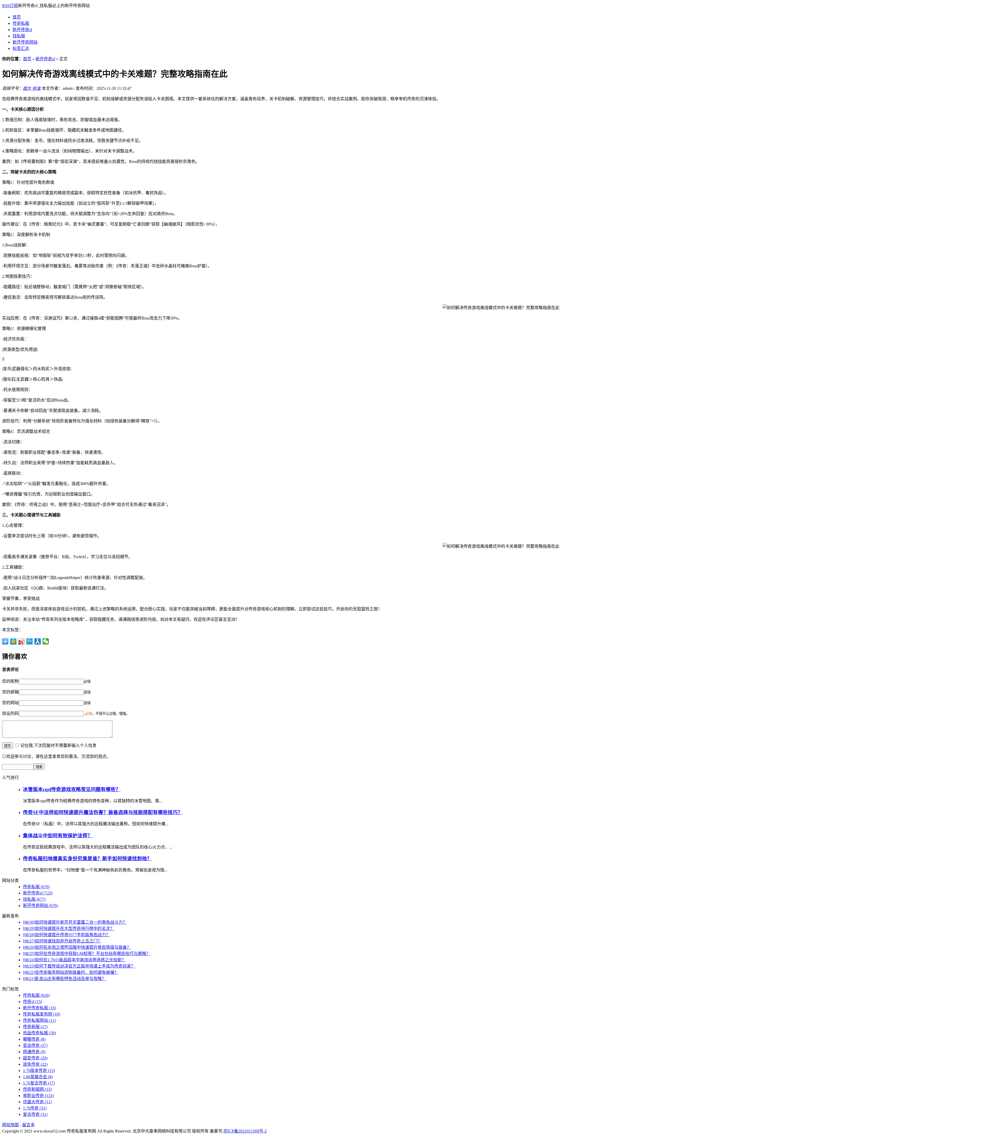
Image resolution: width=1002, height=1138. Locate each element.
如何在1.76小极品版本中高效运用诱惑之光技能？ (74, 960)
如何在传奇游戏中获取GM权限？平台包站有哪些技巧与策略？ (86, 953)
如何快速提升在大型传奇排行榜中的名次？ (68, 928)
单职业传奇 (38, 1095)
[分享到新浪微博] (21, 641)
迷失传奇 (35, 1064)
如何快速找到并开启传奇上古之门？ (62, 941)
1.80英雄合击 (38, 1077)
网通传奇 (34, 1051)
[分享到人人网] (37, 641)
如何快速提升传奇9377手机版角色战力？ (66, 935)
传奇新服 (35, 1026)
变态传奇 (35, 1045)
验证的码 (10, 713)
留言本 (28, 1125)
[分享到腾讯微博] (29, 641)
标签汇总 (21, 48)
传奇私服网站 (39, 1020)
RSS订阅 (10, 5)
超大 (27, 88)
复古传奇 (35, 1114)
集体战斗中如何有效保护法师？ (57, 835)
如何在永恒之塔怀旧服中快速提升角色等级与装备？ (77, 947)
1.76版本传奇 (39, 1070)
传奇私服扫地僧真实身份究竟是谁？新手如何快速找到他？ (87, 858)
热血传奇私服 (39, 1033)
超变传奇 (35, 1058)
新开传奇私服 (39, 1008)
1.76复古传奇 (39, 1083)
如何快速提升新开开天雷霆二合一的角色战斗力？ (75, 922)
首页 (17, 17)
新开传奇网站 (25, 42)
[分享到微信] (46, 641)
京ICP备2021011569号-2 (245, 1131)
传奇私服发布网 (41, 1014)
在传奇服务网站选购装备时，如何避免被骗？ (70, 972)
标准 (36, 88)
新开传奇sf (22, 29)
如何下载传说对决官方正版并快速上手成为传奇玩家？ (79, 966)
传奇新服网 (37, 1089)
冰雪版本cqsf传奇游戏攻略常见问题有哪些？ (72, 789)
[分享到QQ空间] (13, 641)
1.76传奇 (34, 1108)
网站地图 (10, 1125)
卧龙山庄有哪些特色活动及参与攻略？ (64, 978)
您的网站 (10, 702)
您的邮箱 (10, 692)
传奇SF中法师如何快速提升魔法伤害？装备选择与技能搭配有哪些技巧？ (103, 812)
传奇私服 (21, 23)
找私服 (19, 36)
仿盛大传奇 (37, 1102)
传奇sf (32, 1001)
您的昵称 (10, 681)
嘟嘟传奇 (34, 1039)
